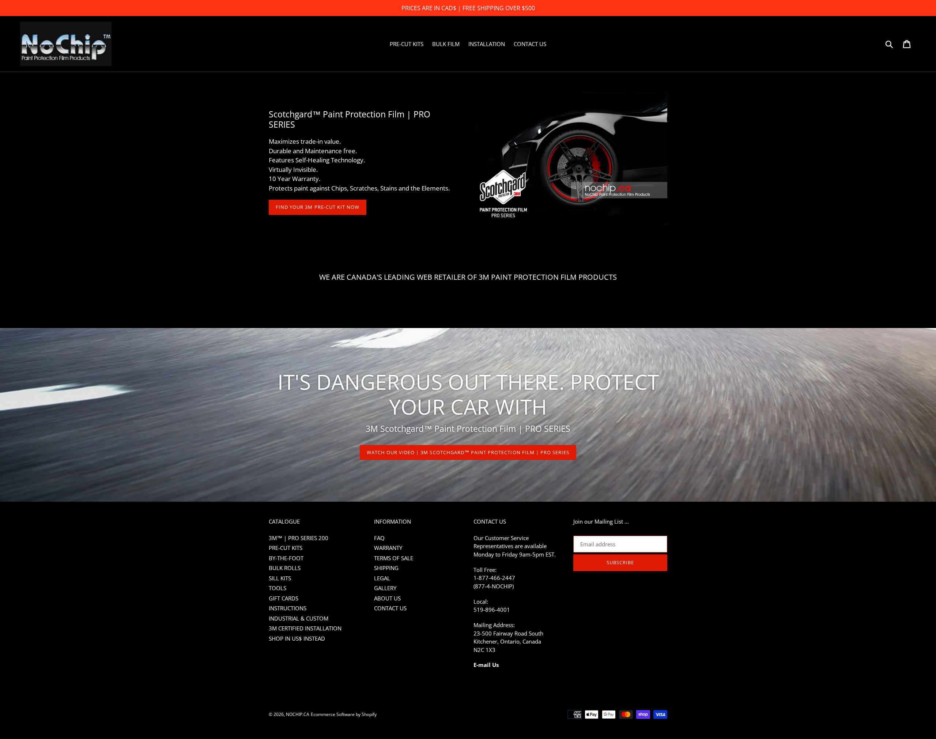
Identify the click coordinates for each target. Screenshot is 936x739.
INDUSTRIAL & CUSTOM (298, 618)
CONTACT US (390, 608)
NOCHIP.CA (297, 714)
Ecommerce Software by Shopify (344, 714)
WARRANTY (388, 547)
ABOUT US (387, 598)
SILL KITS (280, 578)
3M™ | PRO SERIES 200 (298, 538)
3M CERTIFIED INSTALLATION (305, 628)
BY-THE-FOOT (286, 558)
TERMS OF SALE (393, 558)
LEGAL (382, 578)
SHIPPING (386, 568)
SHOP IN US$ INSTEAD (297, 638)
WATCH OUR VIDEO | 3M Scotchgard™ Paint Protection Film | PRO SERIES (468, 452)
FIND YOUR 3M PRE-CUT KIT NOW (317, 207)
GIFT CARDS (283, 598)
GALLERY (385, 588)
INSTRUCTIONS (287, 608)
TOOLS (277, 588)
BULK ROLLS (285, 568)
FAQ (379, 538)
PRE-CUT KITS (285, 547)
